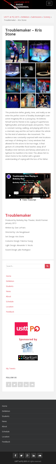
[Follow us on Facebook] (8, 384)
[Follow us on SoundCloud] (32, 384)
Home (8, 276)
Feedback (10, 311)
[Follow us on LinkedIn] (26, 384)
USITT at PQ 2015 (11, 17)
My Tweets (10, 368)
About (8, 296)
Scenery (47, 17)
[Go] (47, 266)
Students (9, 286)
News (8, 291)
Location (9, 306)
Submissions (36, 17)
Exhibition (25, 17)
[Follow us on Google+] (20, 384)
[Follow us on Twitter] (14, 384)
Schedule (10, 301)
